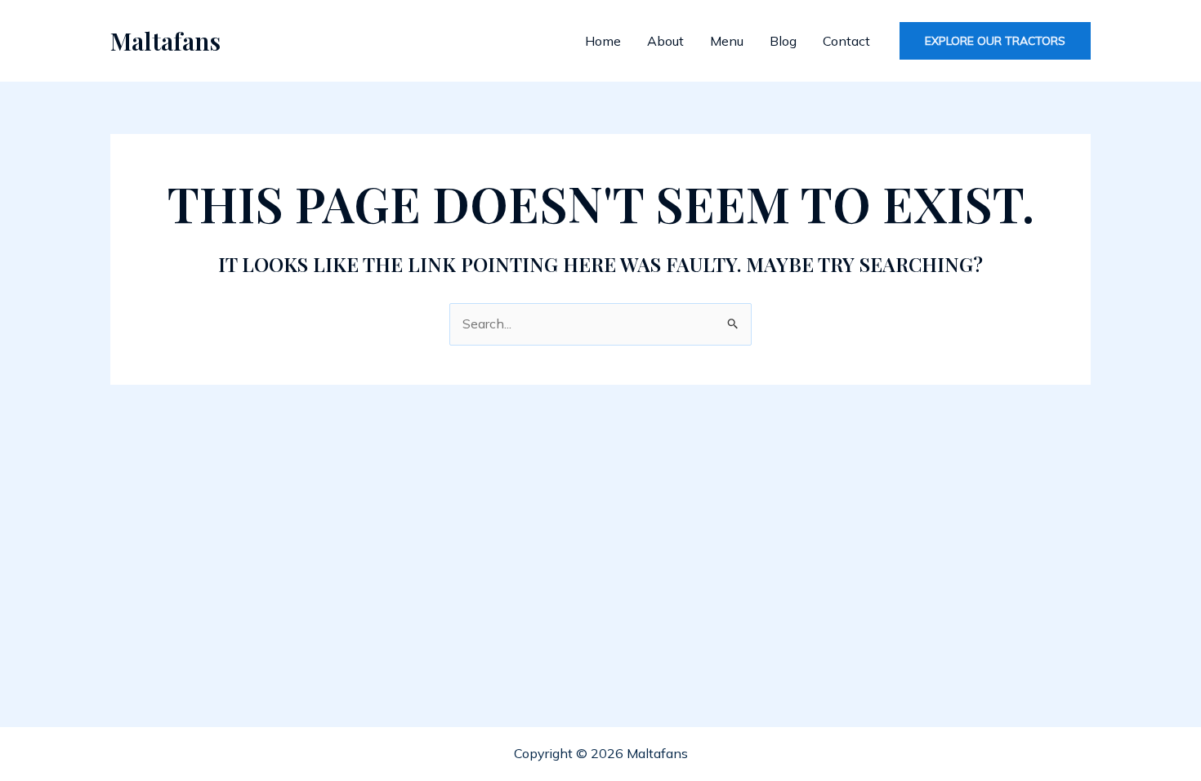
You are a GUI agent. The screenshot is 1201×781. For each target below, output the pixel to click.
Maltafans (165, 41)
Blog (783, 41)
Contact (846, 41)
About (665, 41)
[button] (995, 41)
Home (603, 41)
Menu (726, 41)
